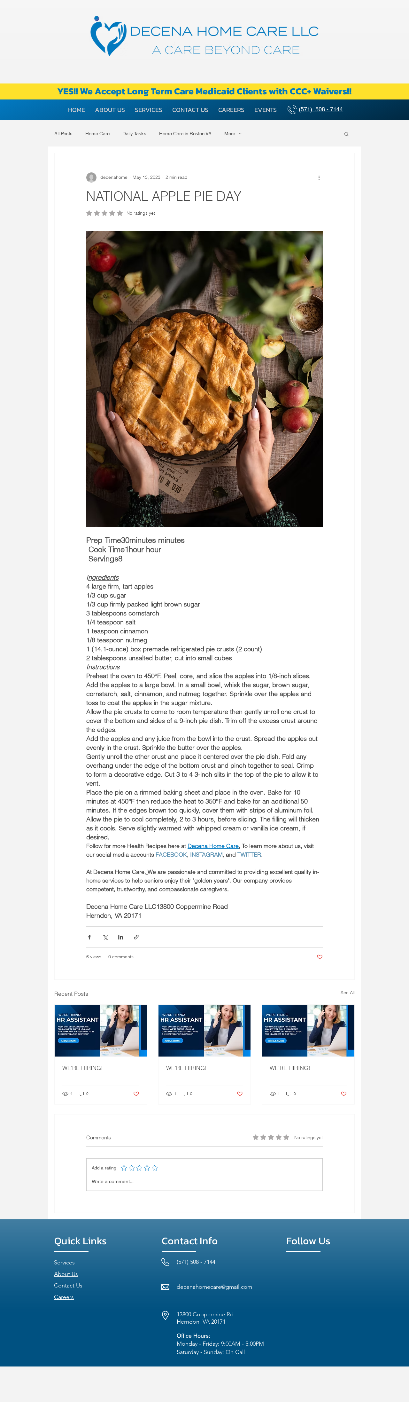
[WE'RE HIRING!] (101, 1031)
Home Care (97, 133)
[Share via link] (136, 937)
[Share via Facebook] (89, 937)
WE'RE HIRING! (82, 1068)
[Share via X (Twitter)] (105, 937)
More (229, 133)
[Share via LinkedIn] (121, 937)
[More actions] (319, 177)
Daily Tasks (134, 133)
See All (348, 992)
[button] (346, 133)
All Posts (63, 133)
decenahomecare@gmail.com (214, 1286)
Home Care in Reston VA (185, 133)
